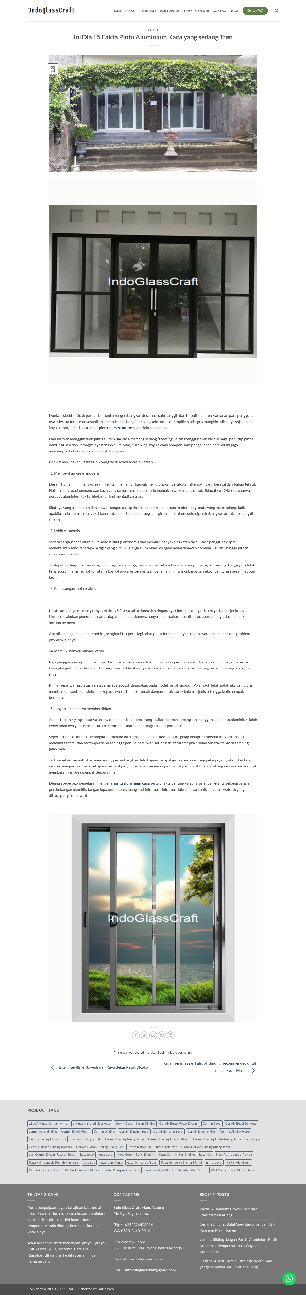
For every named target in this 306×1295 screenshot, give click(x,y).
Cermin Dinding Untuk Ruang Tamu (217, 1139)
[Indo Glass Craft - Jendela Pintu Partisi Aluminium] (51, 10)
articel (153, 29)
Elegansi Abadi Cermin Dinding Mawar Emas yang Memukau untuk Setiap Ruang (236, 1264)
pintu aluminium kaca (117, 427)
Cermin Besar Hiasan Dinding (135, 1123)
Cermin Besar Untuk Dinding (178, 1123)
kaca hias (205, 1154)
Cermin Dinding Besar (134, 1131)
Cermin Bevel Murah (75, 1131)
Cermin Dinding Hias (201, 1131)
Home (117, 11)
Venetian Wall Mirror (192, 1170)
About (130, 11)
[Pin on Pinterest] (162, 1035)
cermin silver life (141, 1147)
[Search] (277, 10)
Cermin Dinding (104, 1131)
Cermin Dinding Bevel (168, 1131)
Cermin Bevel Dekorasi (241, 1123)
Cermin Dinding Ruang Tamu (124, 1139)
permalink (184, 1052)
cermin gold (253, 1139)
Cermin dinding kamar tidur (47, 1139)
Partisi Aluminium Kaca (45, 1170)
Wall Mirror (218, 1170)
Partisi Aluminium (238, 1162)
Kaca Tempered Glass (142, 1162)
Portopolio (170, 11)
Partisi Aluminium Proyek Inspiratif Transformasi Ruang (228, 1212)
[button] (289, 1278)
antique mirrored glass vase (92, 1123)
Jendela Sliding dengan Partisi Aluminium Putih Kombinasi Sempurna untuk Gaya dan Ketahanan (238, 1245)
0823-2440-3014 (135, 1230)
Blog (235, 11)
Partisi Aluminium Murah (82, 1170)
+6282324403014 (138, 1224)
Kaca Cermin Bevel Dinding (136, 1154)
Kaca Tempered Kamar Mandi (181, 1162)
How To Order (196, 11)
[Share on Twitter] (144, 1035)
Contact (220, 11)
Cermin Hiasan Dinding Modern (50, 1147)
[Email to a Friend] (153, 1035)
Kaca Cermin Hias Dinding (177, 1154)
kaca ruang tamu (110, 1162)
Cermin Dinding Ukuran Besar (168, 1139)
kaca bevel (105, 1154)
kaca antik (87, 1154)
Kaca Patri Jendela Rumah (234, 1154)
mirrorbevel (214, 1162)
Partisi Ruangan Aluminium (121, 1170)
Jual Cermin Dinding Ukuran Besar (52, 1154)
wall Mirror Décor (243, 1170)
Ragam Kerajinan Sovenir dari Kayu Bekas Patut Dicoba (102, 1067)
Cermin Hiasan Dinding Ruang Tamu (100, 1147)
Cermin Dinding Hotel (235, 1131)
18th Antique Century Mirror (49, 1123)
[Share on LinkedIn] (171, 1035)
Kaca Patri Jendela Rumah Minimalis (54, 1162)
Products (148, 11)
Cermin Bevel (212, 1123)
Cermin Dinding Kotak (86, 1139)
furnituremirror (166, 1147)
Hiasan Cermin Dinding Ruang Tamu (205, 1147)
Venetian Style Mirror (159, 1170)
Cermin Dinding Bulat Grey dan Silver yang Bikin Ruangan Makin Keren (239, 1227)
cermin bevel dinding (43, 1131)
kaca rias (89, 1162)
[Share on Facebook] (136, 1035)
